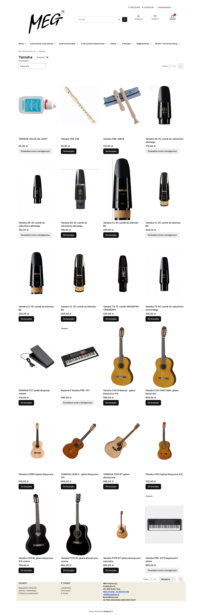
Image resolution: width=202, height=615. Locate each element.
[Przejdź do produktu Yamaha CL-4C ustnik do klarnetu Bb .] (37, 273)
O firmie (64, 593)
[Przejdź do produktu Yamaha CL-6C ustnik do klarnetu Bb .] (122, 189)
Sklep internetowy (100, 611)
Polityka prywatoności (28, 593)
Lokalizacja (66, 588)
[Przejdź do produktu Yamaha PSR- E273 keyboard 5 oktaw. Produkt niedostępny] (164, 524)
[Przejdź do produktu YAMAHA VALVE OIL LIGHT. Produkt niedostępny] (37, 105)
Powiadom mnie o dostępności (35, 151)
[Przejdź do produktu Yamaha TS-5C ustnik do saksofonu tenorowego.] (164, 273)
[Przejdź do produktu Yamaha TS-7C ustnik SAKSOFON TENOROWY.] (122, 273)
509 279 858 (135, 7)
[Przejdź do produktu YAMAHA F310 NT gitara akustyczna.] (122, 441)
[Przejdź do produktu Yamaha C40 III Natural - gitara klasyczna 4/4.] (122, 357)
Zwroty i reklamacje (27, 590)
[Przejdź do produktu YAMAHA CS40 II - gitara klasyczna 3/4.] (80, 441)
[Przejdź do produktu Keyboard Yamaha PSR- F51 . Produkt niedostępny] (80, 357)
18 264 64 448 (122, 592)
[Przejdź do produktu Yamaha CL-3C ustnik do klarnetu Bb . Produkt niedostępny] (164, 189)
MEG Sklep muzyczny (27, 51)
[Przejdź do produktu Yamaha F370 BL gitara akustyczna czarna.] (80, 524)
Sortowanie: (24, 61)
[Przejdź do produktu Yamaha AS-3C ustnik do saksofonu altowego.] (80, 189)
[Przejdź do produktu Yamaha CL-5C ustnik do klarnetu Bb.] (80, 273)
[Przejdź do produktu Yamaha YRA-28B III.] (122, 105)
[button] (124, 19)
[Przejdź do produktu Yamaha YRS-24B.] (80, 105)
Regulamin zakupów (28, 588)
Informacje (65, 590)
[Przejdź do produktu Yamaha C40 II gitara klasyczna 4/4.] (164, 441)
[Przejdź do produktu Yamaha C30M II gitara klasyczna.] (37, 441)
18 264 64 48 (149, 7)
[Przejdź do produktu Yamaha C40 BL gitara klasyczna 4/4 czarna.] (37, 524)
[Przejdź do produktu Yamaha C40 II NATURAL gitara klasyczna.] (164, 357)
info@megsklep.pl (164, 7)
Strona (165, 66)
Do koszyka (68, 151)
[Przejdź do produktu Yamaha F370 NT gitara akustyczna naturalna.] (122, 524)
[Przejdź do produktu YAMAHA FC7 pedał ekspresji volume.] (37, 357)
